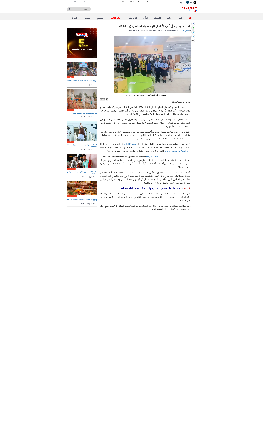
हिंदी (123, 2)
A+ (101, 99)
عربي (142, 2)
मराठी (138, 2)
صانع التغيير (115, 18)
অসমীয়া (132, 2)
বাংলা (147, 2)
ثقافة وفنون (132, 18)
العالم (169, 18)
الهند (180, 18)
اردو (127, 2)
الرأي (145, 18)
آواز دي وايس (185, 30)
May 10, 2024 (152, 156)
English (118, 2)
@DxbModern (129, 144)
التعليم (88, 18)
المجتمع (100, 18)
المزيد (74, 18)
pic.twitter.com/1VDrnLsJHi (178, 151)
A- (107, 99)
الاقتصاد (157, 18)
